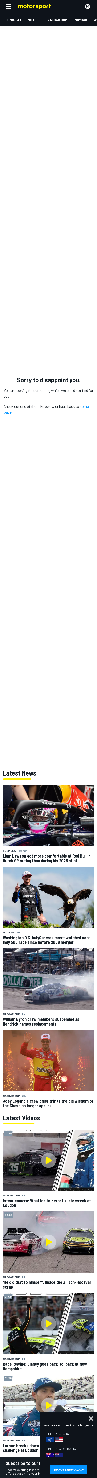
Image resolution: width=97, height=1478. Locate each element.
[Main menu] (8, 6)
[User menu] (87, 6)
